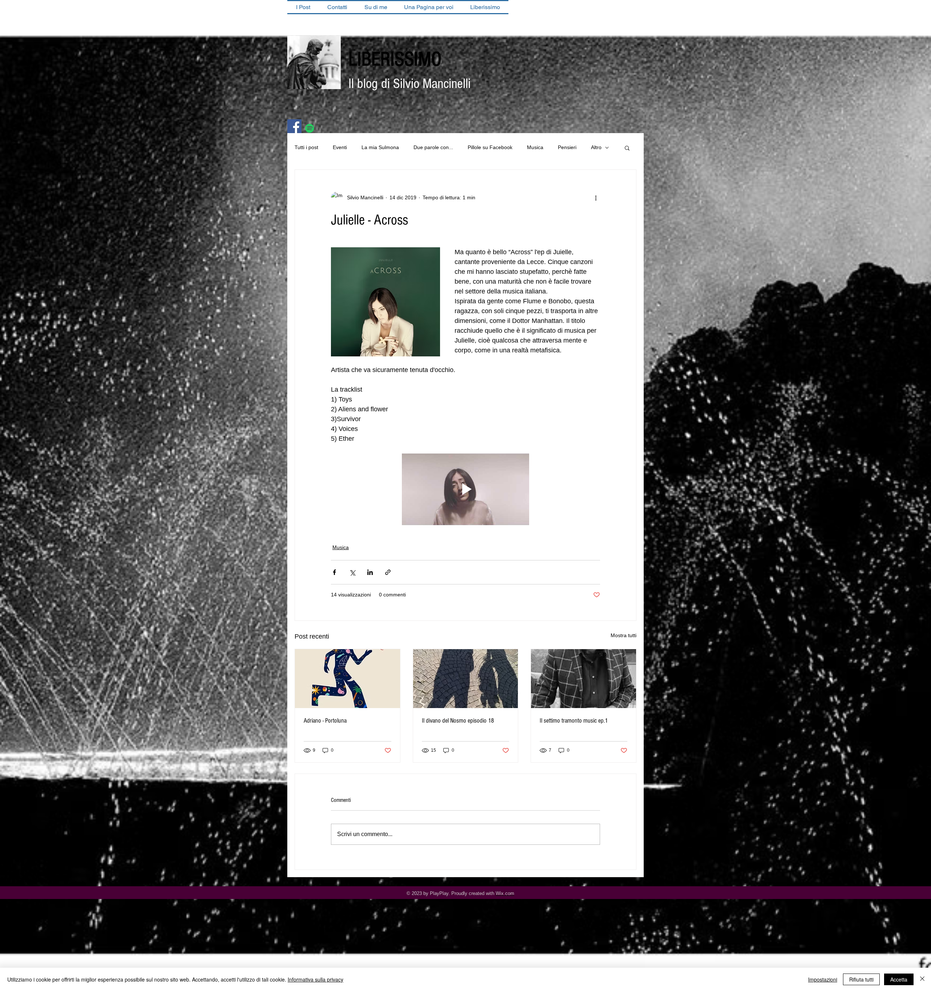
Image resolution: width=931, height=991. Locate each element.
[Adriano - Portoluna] (347, 678)
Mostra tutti (623, 635)
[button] (627, 148)
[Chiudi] (922, 979)
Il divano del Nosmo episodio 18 (458, 720)
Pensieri (567, 147)
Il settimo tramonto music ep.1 (574, 720)
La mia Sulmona (380, 147)
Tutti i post (306, 147)
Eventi (340, 147)
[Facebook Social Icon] (294, 126)
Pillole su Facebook (490, 147)
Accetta (898, 979)
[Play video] (465, 489)
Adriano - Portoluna (325, 720)
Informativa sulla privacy (315, 979)
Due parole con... (433, 147)
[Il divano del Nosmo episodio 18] (465, 678)
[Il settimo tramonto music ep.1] (583, 678)
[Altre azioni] (595, 197)
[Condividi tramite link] (387, 572)
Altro (596, 147)
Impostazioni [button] (822, 979)
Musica (535, 147)
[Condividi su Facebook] (334, 572)
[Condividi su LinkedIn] (370, 572)
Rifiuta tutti (861, 979)
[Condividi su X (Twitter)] (352, 572)
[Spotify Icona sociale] (309, 128)
